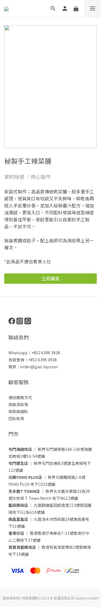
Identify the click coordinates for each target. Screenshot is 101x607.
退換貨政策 (18, 404)
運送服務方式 (20, 397)
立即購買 (50, 278)
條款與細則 (18, 411)
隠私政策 (16, 418)
